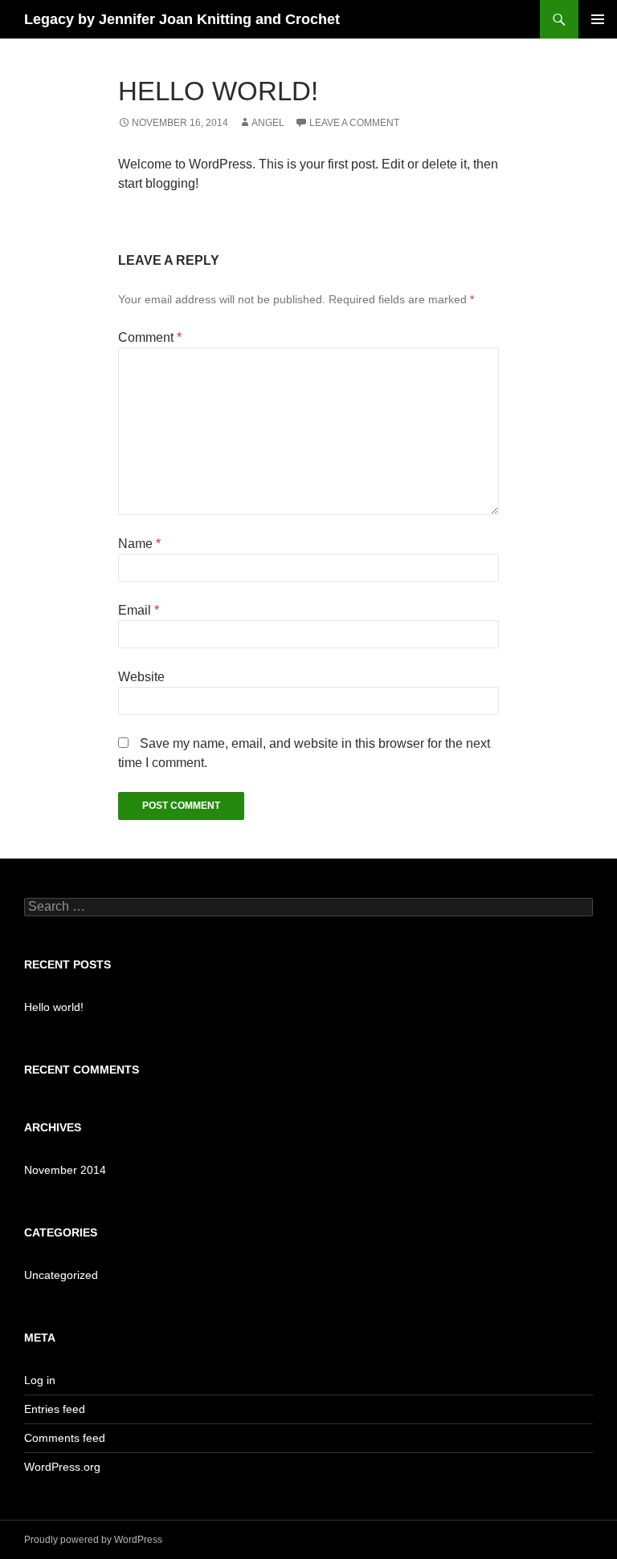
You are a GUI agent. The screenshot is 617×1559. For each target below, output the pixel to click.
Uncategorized (61, 1275)
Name (139, 543)
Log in (39, 1380)
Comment (150, 337)
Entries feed (54, 1409)
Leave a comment (354, 122)
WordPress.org (62, 1466)
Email (138, 610)
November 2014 (65, 1169)
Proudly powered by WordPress (93, 1539)
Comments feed (64, 1437)
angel (267, 122)
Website (141, 677)
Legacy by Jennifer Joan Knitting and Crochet (182, 19)
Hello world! (54, 1007)
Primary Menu (597, 19)
